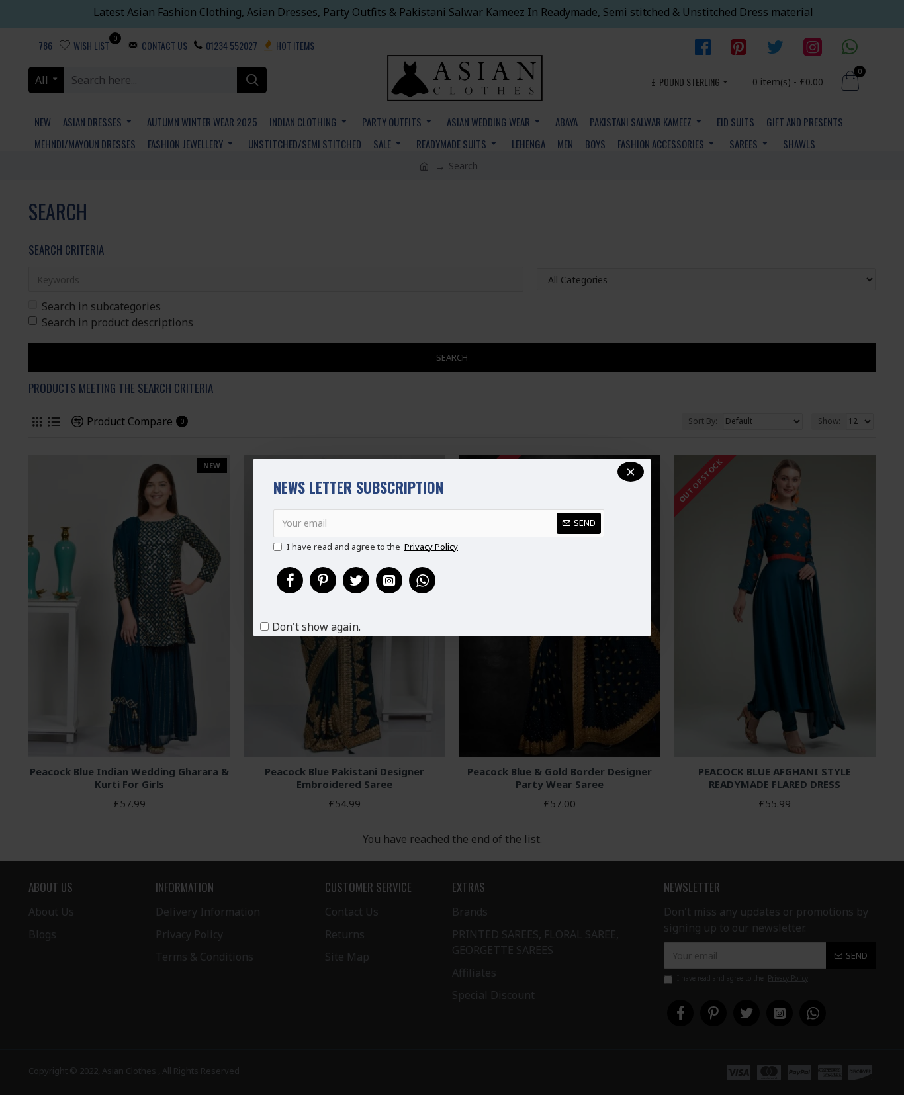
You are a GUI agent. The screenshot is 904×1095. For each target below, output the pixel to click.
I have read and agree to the (372, 546)
